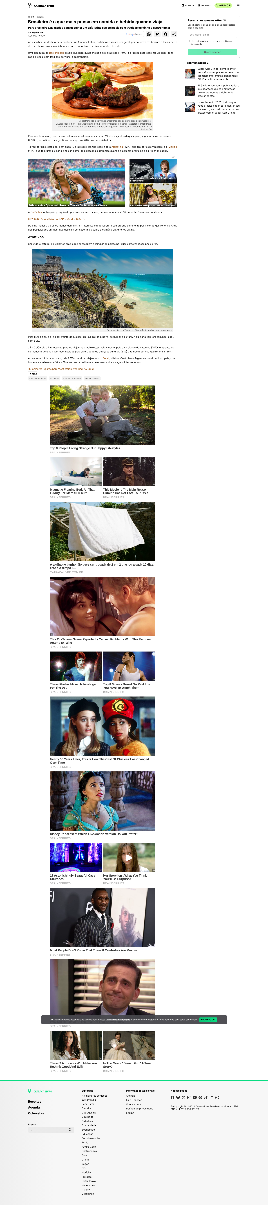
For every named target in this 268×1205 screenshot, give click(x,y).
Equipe (130, 1112)
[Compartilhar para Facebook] (165, 34)
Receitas (206, 5)
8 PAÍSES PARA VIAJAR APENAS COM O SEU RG (56, 218)
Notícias (86, 1172)
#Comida (54, 378)
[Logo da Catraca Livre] (41, 5)
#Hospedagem (92, 378)
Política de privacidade (139, 1108)
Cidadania (88, 1121)
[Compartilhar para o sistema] (174, 34)
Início (31, 17)
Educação (87, 1134)
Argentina (117, 146)
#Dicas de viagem (72, 378)
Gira (84, 1155)
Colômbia (36, 212)
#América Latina (37, 378)
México (172, 146)
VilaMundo (88, 1193)
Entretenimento (91, 1138)
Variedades (88, 1185)
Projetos (87, 1176)
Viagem (40, 17)
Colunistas (36, 1113)
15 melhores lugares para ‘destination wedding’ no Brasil (61, 368)
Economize (88, 1129)
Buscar (32, 1124)
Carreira (86, 1108)
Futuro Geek (89, 1146)
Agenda (189, 5)
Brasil (106, 358)
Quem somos (133, 1104)
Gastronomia (89, 1151)
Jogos (85, 1163)
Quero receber (212, 52)
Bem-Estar (88, 1104)
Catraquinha (89, 1112)
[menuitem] (51, 1103)
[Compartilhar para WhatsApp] (149, 34)
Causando (88, 1116)
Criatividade (89, 1125)
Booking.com (57, 52)
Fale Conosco (134, 1100)
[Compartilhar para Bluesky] (157, 34)
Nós (84, 1168)
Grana (85, 1159)
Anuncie (225, 5)
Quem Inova (89, 1181)
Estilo (85, 1142)
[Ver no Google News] (134, 34)
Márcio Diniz (38, 32)
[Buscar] (70, 1130)
